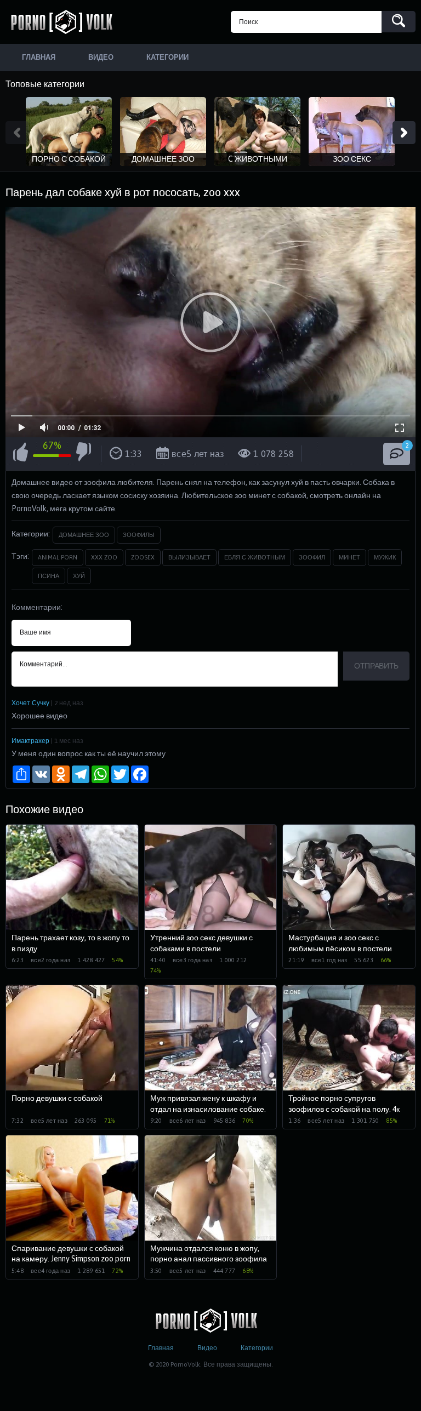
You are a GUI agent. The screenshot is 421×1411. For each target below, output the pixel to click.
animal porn (57, 557)
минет (349, 557)
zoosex (143, 557)
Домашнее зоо (84, 535)
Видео (207, 1348)
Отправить (376, 665)
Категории (257, 1348)
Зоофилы (139, 535)
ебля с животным (254, 557)
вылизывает (189, 557)
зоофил (312, 557)
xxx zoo (104, 557)
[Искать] (399, 21)
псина (48, 576)
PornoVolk (65, 22)
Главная (161, 1348)
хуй (79, 576)
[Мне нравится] (20, 453)
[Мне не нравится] (83, 453)
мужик (385, 557)
